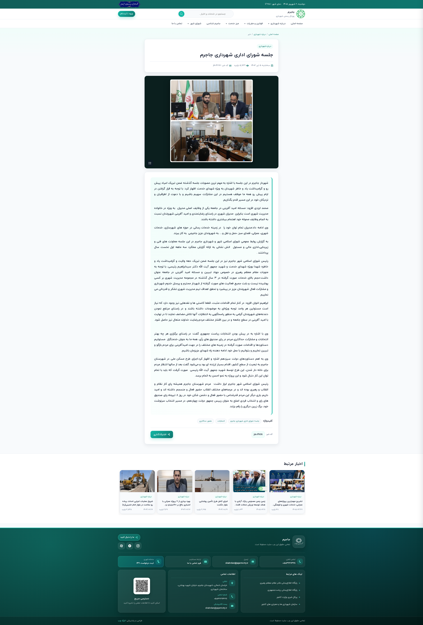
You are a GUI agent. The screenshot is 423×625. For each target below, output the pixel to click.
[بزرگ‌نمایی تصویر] (211, 121)
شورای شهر (195, 23)
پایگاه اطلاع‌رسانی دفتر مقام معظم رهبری (278, 583)
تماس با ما (177, 23)
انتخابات (221, 421)
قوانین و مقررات (255, 23)
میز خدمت (233, 23)
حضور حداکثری (205, 421)
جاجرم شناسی (213, 23)
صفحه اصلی (297, 23)
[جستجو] (181, 14)
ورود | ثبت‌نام (126, 13)
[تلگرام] (129, 545)
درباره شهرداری (278, 23)
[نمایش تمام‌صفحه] (150, 163)
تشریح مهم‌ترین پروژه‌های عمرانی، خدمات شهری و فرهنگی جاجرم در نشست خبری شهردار (288, 505)
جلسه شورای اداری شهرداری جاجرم (244, 421)
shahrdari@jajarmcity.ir (216, 608)
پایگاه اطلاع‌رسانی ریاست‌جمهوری (282, 590)
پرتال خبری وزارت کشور (287, 597)
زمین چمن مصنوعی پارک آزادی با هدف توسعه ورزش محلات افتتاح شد (249, 505)
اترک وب (122, 620)
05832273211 (220, 598)
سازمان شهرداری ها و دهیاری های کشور (279, 604)
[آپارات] (121, 545)
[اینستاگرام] (138, 545)
